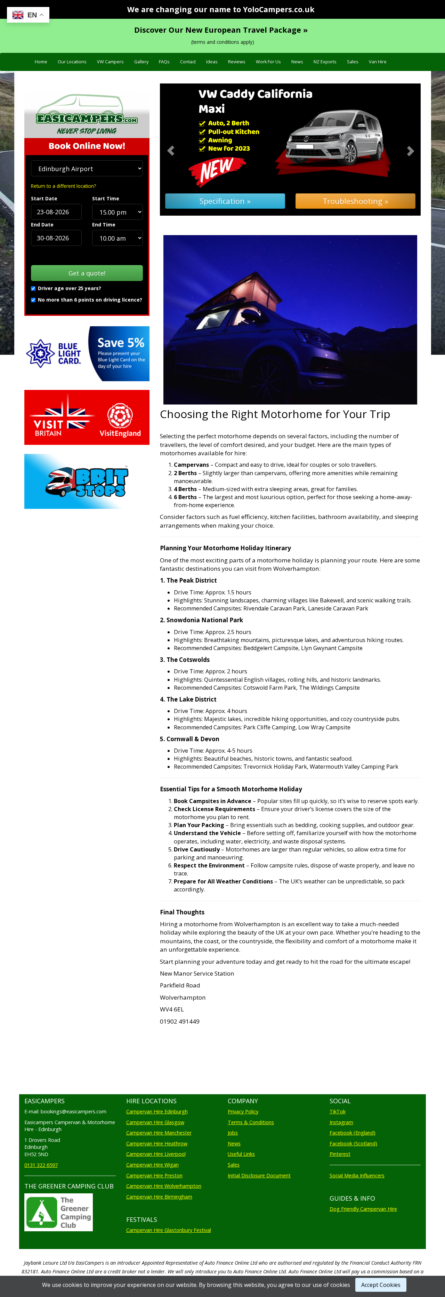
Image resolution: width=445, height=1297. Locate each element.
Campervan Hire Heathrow (156, 1143)
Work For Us (268, 62)
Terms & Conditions (251, 1122)
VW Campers (110, 62)
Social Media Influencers (357, 1175)
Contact (188, 62)
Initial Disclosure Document (259, 1175)
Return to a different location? (63, 186)
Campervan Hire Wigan (152, 1164)
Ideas (212, 62)
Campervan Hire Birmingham (159, 1196)
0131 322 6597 (41, 1165)
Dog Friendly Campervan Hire (363, 1209)
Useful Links (241, 1154)
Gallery (141, 62)
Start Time (105, 198)
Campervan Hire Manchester (159, 1132)
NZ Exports (325, 62)
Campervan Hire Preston (154, 1175)
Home (41, 62)
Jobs (233, 1132)
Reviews (236, 62)
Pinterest (340, 1154)
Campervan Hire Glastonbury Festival (168, 1230)
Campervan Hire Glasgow (155, 1122)
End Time (103, 224)
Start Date (44, 198)
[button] (179, 149)
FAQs (164, 62)
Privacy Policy (243, 1111)
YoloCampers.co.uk (279, 9)
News (297, 62)
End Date (42, 224)
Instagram (341, 1122)
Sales (352, 62)
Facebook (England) (352, 1132)
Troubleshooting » (355, 201)
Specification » (225, 201)
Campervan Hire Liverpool (156, 1154)
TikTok (338, 1111)
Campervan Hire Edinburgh (157, 1111)
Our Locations (72, 62)
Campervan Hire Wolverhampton (163, 1186)
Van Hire (378, 62)
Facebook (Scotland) (353, 1143)
